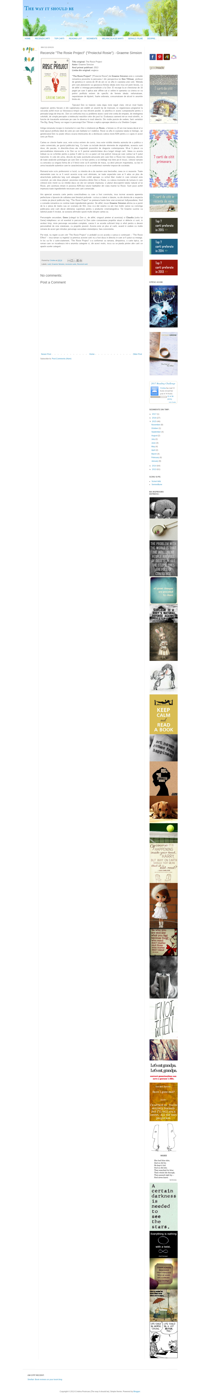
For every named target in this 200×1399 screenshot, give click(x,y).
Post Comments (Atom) (61, 359)
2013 (154, 469)
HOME (27, 38)
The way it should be (49, 8)
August (154, 436)
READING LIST (75, 38)
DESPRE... (152, 38)
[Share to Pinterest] (80, 260)
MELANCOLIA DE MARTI (112, 38)
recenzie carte (70, 264)
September (156, 432)
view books (172, 402)
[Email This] (68, 260)
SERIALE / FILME (135, 38)
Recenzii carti (82, 264)
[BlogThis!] (71, 260)
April (153, 450)
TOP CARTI (59, 38)
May (153, 446)
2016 (154, 418)
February (155, 457)
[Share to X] (74, 260)
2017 (154, 414)
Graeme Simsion (58, 264)
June (153, 443)
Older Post (137, 354)
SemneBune (157, 484)
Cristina (163, 388)
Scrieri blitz (156, 481)
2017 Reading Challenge (163, 383)
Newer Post (46, 354)
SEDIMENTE (91, 38)
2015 (154, 421)
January (155, 461)
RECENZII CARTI (42, 38)
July (153, 439)
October (155, 428)
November (156, 425)
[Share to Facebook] (77, 260)
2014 (154, 466)
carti (49, 264)
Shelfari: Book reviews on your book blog (45, 1379)
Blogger (136, 1391)
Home (92, 354)
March (154, 454)
